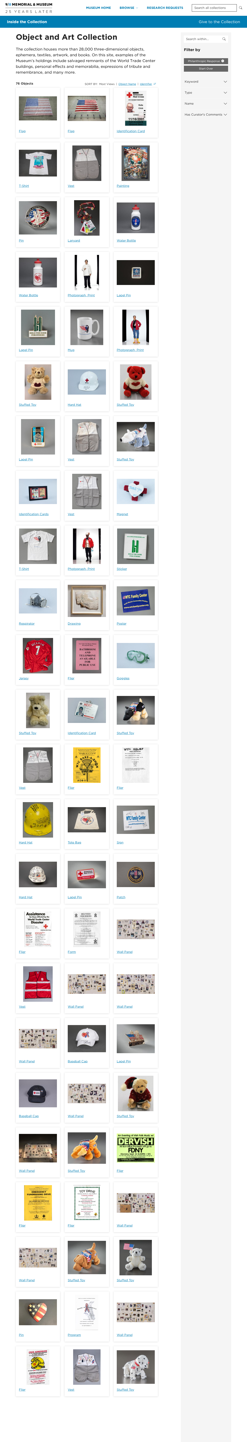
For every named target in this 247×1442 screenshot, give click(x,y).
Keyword (191, 81)
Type (188, 92)
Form (72, 952)
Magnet (122, 514)
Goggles (123, 678)
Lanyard (74, 240)
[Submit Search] (241, 8)
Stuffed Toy (27, 405)
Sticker (122, 569)
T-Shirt (24, 186)
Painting (123, 186)
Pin (21, 240)
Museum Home (98, 8)
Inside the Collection (27, 21)
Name (189, 103)
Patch (121, 897)
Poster (121, 623)
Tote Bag (74, 842)
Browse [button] (127, 8)
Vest (71, 186)
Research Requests (165, 8)
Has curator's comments (203, 114)
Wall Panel (125, 952)
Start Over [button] (206, 68)
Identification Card (131, 131)
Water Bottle (126, 240)
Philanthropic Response (204, 61)
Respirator (27, 623)
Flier (71, 678)
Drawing (74, 623)
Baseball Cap (78, 1061)
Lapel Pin (124, 295)
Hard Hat (74, 405)
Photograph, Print (81, 295)
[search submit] (224, 39)
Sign (120, 842)
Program (74, 1335)
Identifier (146, 84)
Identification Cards (34, 514)
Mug (71, 350)
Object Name (127, 84)
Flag (22, 131)
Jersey (24, 678)
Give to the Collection (219, 21)
